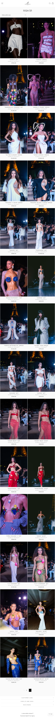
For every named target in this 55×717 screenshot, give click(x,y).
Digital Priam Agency (30, 715)
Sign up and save (27, 701)
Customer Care (27, 697)
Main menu (27, 704)
